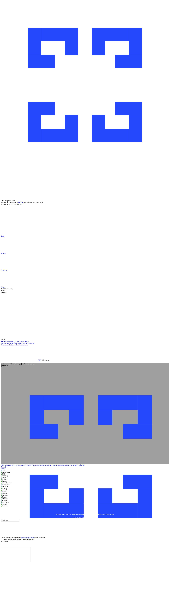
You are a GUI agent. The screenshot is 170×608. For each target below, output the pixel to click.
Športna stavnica (6, 345)
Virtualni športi (23, 345)
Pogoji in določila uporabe (40, 465)
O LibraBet (28, 465)
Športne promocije (28, 343)
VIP (39, 360)
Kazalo (3, 469)
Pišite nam (4, 465)
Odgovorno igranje (54, 465)
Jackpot (26, 341)
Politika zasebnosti (66, 465)
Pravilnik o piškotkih (78, 465)
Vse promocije (5, 343)
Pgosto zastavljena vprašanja (16, 465)
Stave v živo (15, 345)
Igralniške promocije (16, 343)
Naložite (20, 202)
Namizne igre (20, 341)
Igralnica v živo (11, 341)
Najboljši (3, 341)
